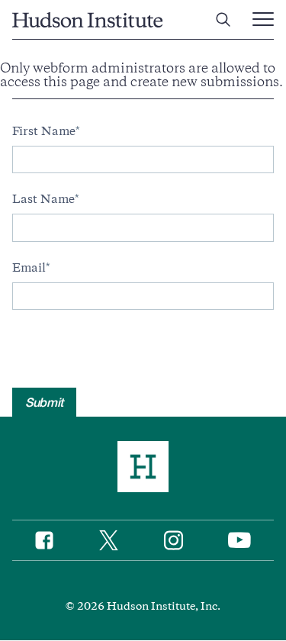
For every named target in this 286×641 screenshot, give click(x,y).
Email (29, 268)
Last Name (43, 199)
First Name (44, 131)
